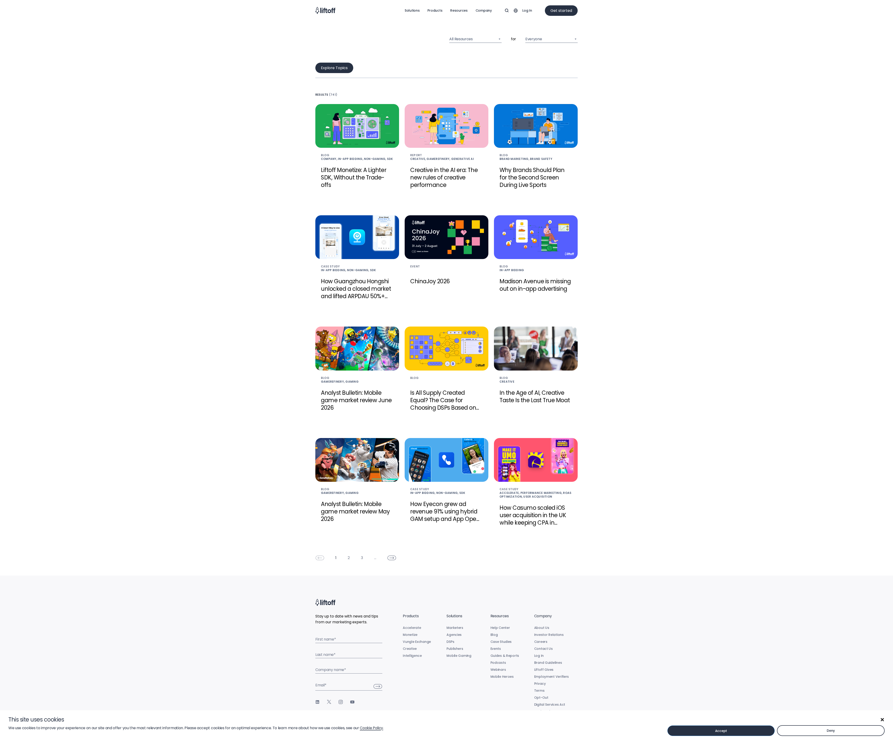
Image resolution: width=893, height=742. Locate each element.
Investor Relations (549, 634)
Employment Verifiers (551, 676)
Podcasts (498, 662)
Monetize (410, 634)
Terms (539, 690)
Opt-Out (541, 697)
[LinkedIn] (317, 702)
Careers (540, 641)
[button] (882, 719)
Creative (410, 648)
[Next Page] (391, 558)
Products (434, 10)
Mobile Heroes (502, 676)
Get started (561, 10)
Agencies (454, 634)
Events (495, 648)
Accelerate (412, 627)
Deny (831, 730)
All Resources (461, 39)
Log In (527, 10)
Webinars (498, 669)
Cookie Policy (371, 728)
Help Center (500, 627)
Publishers (454, 648)
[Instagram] (341, 702)
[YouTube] (352, 702)
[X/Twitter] (329, 702)
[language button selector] (515, 10)
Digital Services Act (549, 704)
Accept (721, 731)
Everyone (533, 39)
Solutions (412, 10)
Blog (494, 634)
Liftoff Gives (543, 669)
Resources (458, 10)
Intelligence (412, 655)
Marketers (454, 627)
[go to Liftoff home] (325, 10)
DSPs (450, 641)
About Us (541, 627)
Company (484, 10)
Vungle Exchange (417, 641)
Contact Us (543, 648)
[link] (319, 558)
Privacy (540, 683)
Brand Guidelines (548, 662)
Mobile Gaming (458, 655)
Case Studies (501, 641)
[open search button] (507, 10)
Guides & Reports (504, 655)
